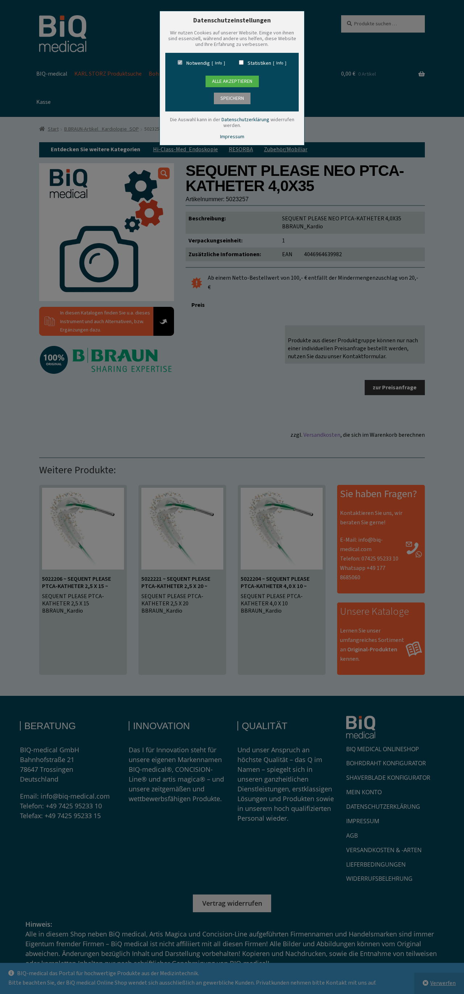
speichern (232, 98)
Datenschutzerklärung (245, 119)
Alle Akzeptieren (232, 81)
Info (218, 63)
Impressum (232, 136)
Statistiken (259, 63)
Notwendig (198, 63)
